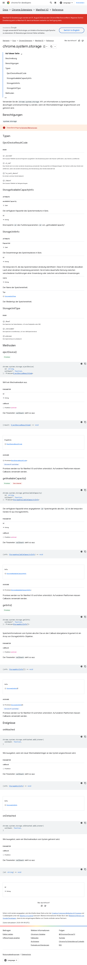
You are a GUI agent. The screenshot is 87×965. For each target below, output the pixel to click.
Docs (5, 9)
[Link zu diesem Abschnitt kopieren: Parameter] (13, 389)
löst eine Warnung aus (29, 128)
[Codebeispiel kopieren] (85, 364)
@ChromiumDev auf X (67, 934)
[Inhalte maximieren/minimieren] (21, 54)
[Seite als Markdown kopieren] (52, 46)
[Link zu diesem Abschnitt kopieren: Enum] (8, 149)
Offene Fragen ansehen (11, 938)
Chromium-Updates (38, 934)
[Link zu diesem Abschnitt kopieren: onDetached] (18, 816)
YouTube (62, 938)
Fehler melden (8, 934)
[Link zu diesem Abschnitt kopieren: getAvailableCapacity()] (28, 478)
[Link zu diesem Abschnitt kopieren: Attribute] (12, 196)
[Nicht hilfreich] (82, 40)
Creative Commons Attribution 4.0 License (66, 913)
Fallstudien (35, 938)
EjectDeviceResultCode (22, 373)
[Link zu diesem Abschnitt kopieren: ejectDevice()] (19, 352)
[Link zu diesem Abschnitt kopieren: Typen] (12, 136)
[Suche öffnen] (51, 2)
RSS (60, 945)
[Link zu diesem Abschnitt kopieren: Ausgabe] (11, 454)
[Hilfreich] (79, 40)
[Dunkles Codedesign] (81, 364)
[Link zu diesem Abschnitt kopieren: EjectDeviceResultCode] (30, 143)
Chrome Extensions (22, 9)
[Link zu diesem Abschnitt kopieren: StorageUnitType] (22, 308)
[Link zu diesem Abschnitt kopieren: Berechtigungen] (24, 115)
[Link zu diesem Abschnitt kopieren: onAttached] (17, 729)
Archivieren (35, 941)
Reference (57, 9)
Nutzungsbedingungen (11, 954)
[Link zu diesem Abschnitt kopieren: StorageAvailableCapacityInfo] (36, 190)
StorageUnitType (10, 296)
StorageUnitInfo (20, 624)
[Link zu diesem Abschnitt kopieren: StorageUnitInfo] (21, 231)
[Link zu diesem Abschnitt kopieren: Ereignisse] (17, 723)
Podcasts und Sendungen (40, 945)
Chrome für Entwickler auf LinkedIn (71, 941)
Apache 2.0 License (26, 916)
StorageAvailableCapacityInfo (26, 500)
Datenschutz (26, 954)
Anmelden (80, 3)
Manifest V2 (42, 9)
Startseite (6, 41)
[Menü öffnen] (3, 2)
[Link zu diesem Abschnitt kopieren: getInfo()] (14, 605)
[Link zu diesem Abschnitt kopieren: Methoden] (18, 345)
